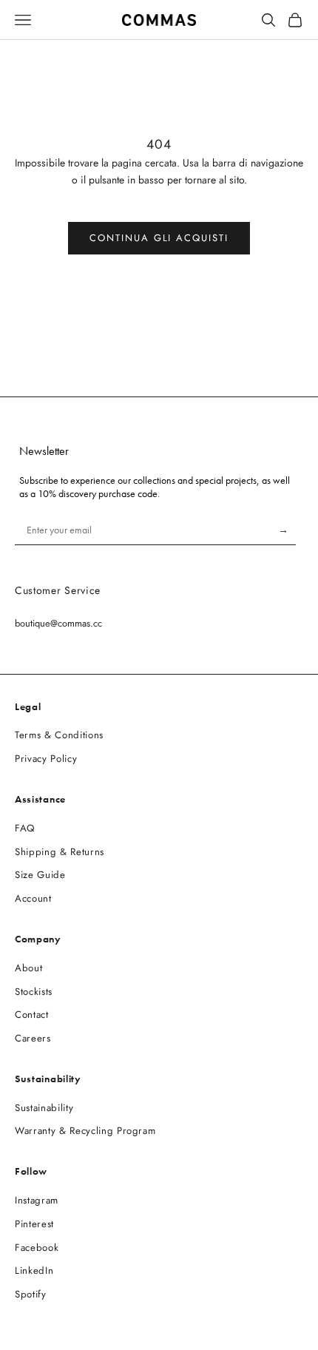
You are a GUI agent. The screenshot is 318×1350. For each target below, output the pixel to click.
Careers (33, 1038)
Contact (32, 1015)
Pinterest (34, 1224)
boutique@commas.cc (58, 623)
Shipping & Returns (59, 852)
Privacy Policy (46, 759)
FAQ (25, 828)
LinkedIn (34, 1270)
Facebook (36, 1248)
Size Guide (40, 875)
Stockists (34, 992)
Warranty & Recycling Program (85, 1131)
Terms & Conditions (59, 735)
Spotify (31, 1294)
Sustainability (44, 1108)
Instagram (36, 1200)
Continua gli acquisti (159, 238)
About (28, 968)
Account (33, 898)
